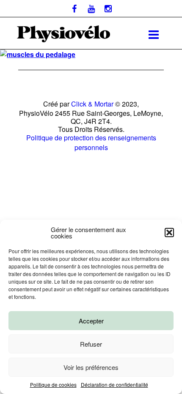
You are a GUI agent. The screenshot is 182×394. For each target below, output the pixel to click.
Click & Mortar (92, 104)
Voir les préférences (91, 367)
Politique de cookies (53, 384)
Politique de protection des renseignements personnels (91, 142)
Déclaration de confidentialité (114, 384)
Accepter (91, 320)
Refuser (91, 343)
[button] (169, 232)
